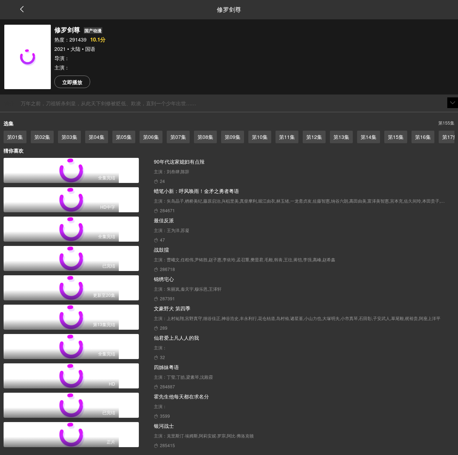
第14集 (368, 136)
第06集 (151, 136)
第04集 (96, 136)
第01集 (15, 136)
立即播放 (72, 82)
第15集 (396, 136)
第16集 (423, 136)
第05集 (124, 136)
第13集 (341, 136)
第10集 (260, 136)
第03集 (69, 136)
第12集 (314, 136)
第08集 (205, 136)
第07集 (178, 136)
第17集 (450, 136)
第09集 (232, 136)
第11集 (287, 136)
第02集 (42, 136)
